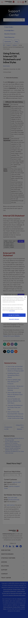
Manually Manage (14, 319)
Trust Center (12, 310)
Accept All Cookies (14, 315)
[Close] (25, 297)
